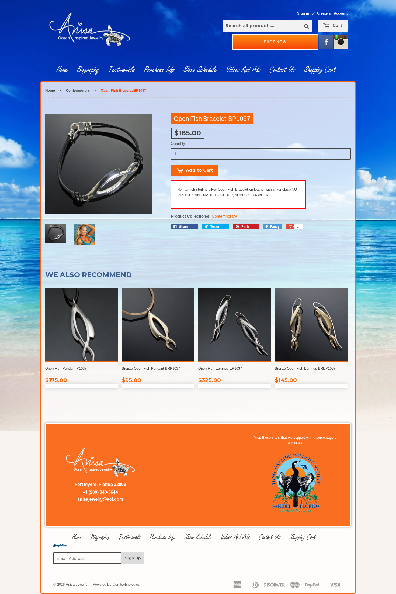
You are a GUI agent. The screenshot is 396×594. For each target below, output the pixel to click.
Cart (336, 25)
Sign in (303, 13)
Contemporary (78, 90)
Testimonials (122, 69)
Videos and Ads (243, 69)
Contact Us (282, 69)
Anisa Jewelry (77, 584)
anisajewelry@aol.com (100, 499)
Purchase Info (159, 69)
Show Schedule (200, 69)
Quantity (178, 143)
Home (62, 69)
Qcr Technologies (126, 584)
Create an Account (332, 13)
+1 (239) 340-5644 (100, 492)
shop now (275, 42)
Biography (88, 69)
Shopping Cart (320, 69)
